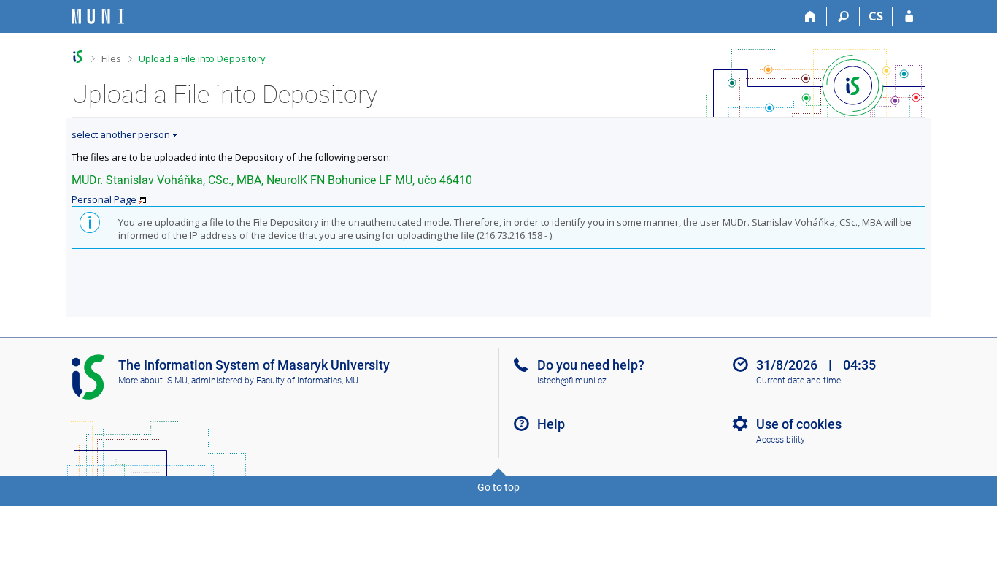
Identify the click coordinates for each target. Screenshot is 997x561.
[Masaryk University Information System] (98, 16)
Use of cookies (799, 424)
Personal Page (104, 199)
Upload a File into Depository (202, 58)
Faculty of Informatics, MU (307, 380)
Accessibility (780, 440)
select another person (121, 134)
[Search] (843, 16)
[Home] (810, 16)
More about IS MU (153, 380)
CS (876, 16)
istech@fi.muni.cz (572, 380)
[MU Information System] (78, 56)
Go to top (498, 487)
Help (551, 424)
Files (111, 58)
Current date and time (798, 380)
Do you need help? (590, 365)
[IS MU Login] (909, 16)
